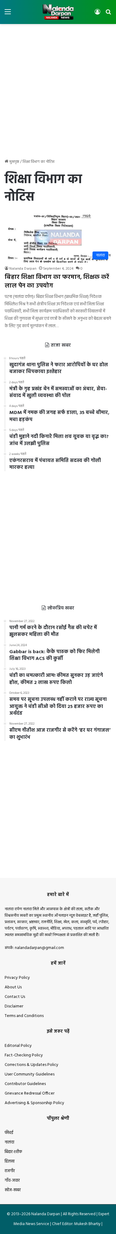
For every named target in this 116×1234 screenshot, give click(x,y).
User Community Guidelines (29, 1074)
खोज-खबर (13, 1190)
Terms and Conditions (24, 1016)
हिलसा (10, 1161)
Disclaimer (14, 1006)
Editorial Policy (18, 1046)
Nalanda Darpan (23, 269)
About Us (13, 987)
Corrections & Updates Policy (31, 1065)
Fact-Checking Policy (24, 1055)
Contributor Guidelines (25, 1084)
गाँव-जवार (12, 1180)
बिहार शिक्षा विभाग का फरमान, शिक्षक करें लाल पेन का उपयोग (57, 281)
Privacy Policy (17, 978)
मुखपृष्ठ (13, 162)
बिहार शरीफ (13, 1152)
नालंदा (9, 1142)
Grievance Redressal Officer (29, 1093)
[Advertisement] (58, 88)
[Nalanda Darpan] (58, 12)
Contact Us (15, 997)
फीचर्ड (9, 1133)
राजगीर (10, 1171)
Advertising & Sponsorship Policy (34, 1103)
